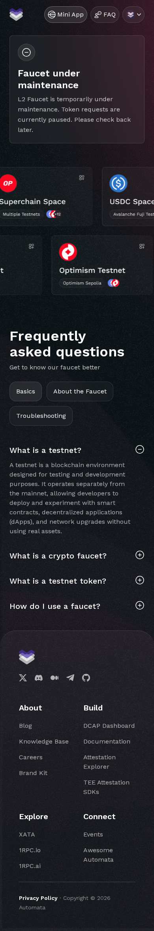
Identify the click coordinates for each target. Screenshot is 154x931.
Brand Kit (33, 773)
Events (93, 834)
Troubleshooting (41, 415)
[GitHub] (86, 678)
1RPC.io (30, 850)
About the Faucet (80, 391)
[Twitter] (23, 678)
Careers (31, 757)
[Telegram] (70, 677)
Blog (25, 725)
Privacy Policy (38, 898)
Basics (25, 391)
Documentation (106, 741)
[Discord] (39, 678)
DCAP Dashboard (109, 725)
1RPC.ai (30, 866)
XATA (27, 834)
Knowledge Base (44, 741)
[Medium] (54, 678)
